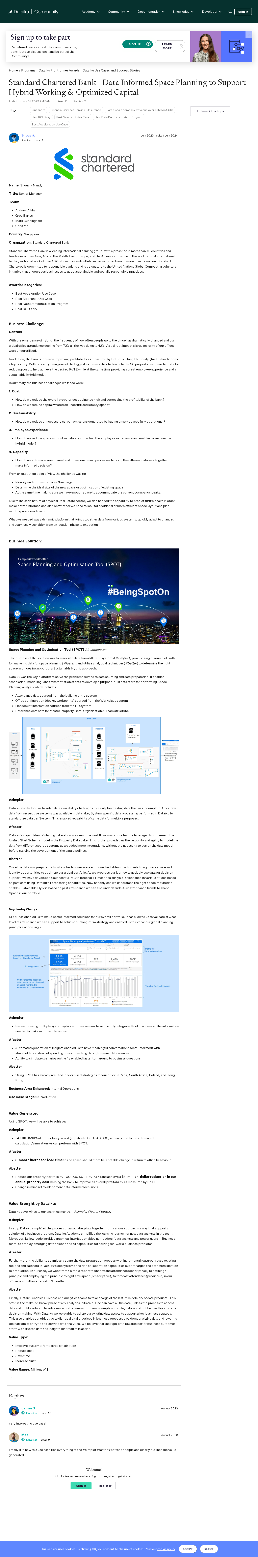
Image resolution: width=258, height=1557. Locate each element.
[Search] (230, 11)
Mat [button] (24, 1435)
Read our (160, 1549)
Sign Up (134, 44)
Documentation (149, 11)
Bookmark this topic (210, 111)
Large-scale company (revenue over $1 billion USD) (140, 110)
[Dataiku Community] (33, 11)
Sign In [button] (81, 1485)
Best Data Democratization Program (118, 117)
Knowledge (181, 11)
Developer (209, 11)
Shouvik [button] (28, 135)
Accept (188, 1549)
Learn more (167, 46)
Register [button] (105, 1485)
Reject (209, 1549)
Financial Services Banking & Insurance (76, 110)
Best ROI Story (41, 117)
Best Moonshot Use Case (72, 117)
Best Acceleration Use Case (50, 124)
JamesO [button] (28, 1408)
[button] (249, 34)
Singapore (38, 110)
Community (116, 11)
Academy (89, 11)
